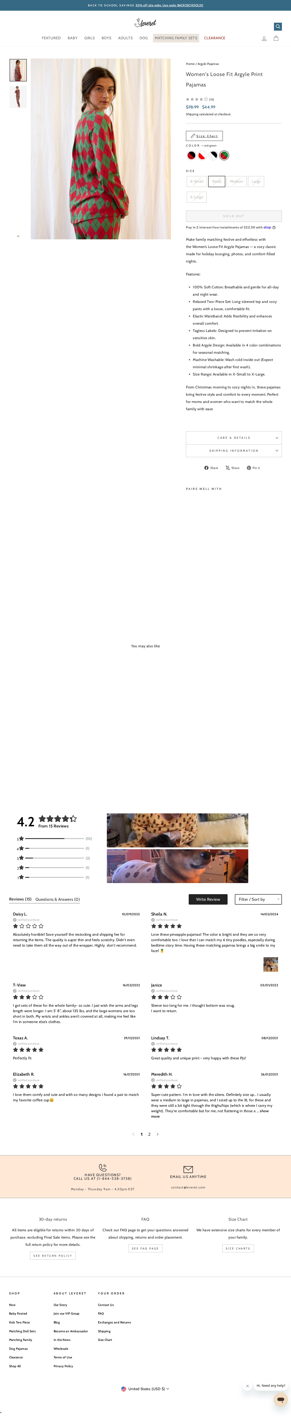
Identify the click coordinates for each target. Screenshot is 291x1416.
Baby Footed (18, 1313)
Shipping (192, 114)
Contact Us (106, 1305)
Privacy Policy (63, 1366)
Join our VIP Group (67, 1313)
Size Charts (238, 1248)
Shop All (15, 1366)
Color (201, 145)
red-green (224, 155)
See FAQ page (145, 1248)
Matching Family (20, 1340)
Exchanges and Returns (114, 1322)
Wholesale (61, 1348)
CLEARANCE (215, 38)
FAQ (101, 1313)
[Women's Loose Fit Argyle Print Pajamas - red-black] (189, 589)
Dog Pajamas (18, 1348)
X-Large (196, 197)
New (12, 1305)
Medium (236, 181)
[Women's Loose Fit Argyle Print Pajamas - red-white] (195, 589)
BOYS (106, 38)
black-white (213, 155)
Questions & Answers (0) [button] (57, 899)
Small (216, 181)
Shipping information (234, 450)
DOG (144, 38)
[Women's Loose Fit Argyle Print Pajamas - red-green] (189, 594)
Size (190, 171)
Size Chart (105, 1340)
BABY (72, 38)
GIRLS (89, 38)
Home (190, 64)
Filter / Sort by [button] (252, 899)
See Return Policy (52, 1255)
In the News (62, 1340)
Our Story (60, 1305)
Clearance (16, 1357)
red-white (202, 155)
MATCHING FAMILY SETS (176, 38)
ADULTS (125, 38)
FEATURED (51, 38)
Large (256, 181)
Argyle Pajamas (208, 64)
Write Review (208, 899)
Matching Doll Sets (22, 1331)
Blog (57, 1322)
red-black (191, 155)
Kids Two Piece (19, 1322)
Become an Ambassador (71, 1331)
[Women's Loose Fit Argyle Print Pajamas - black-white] (201, 589)
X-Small (196, 181)
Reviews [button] (20, 899)
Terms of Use (63, 1357)
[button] (200, 99)
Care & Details (234, 437)
